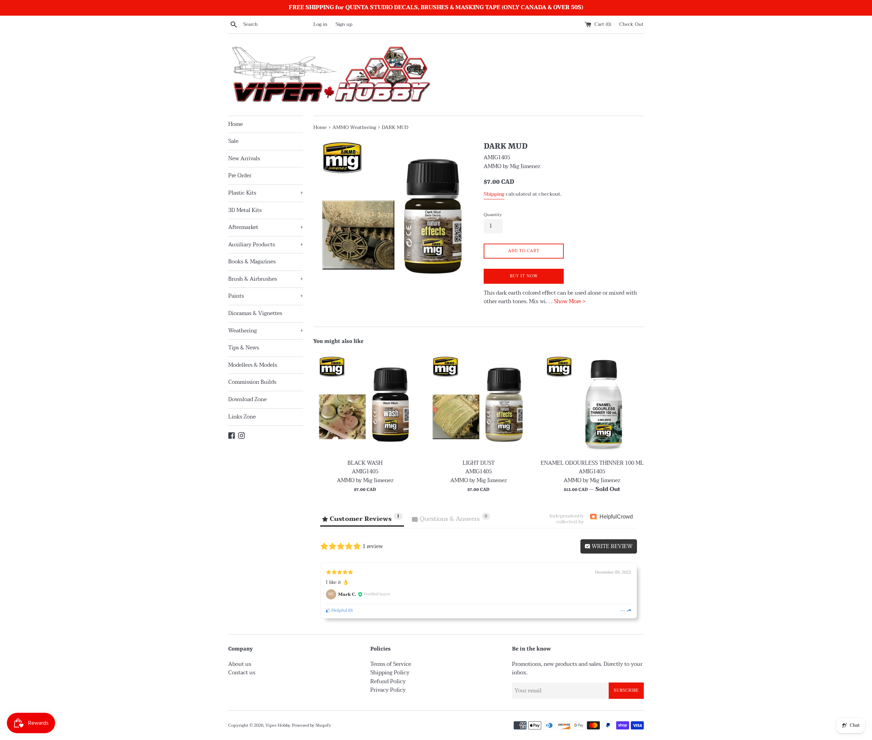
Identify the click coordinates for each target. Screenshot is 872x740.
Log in (320, 24)
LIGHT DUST (479, 463)
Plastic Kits (265, 193)
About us (239, 664)
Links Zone (242, 417)
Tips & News (243, 347)
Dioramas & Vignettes (255, 313)
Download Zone (247, 399)
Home (235, 124)
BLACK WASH (365, 463)
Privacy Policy (388, 690)
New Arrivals (244, 158)
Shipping (494, 194)
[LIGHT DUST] (478, 403)
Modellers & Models (252, 365)
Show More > (570, 301)
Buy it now (524, 276)
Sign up (344, 24)
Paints (265, 296)
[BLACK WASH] (365, 403)
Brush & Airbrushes (265, 279)
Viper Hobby (277, 725)
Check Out (631, 24)
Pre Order (239, 175)
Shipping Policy (389, 672)
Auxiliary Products (265, 244)
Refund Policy (388, 681)
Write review (611, 546)
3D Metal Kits (245, 210)
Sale (233, 141)
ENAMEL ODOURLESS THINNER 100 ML (592, 463)
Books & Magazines (252, 261)
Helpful (338, 610)
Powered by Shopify (311, 725)
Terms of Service (390, 664)
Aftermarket (265, 227)
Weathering (265, 330)
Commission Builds (252, 382)
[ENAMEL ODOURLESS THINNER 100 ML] (592, 403)
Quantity (493, 214)
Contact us (241, 672)
